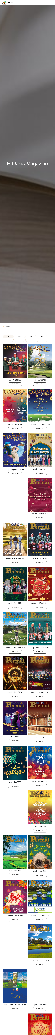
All (8, 336)
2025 (31, 336)
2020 (42, 340)
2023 (8, 340)
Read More (15, 384)
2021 (31, 340)
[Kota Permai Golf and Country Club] (4, 2)
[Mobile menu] (52, 3)
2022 (19, 340)
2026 (19, 336)
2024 (42, 336)
